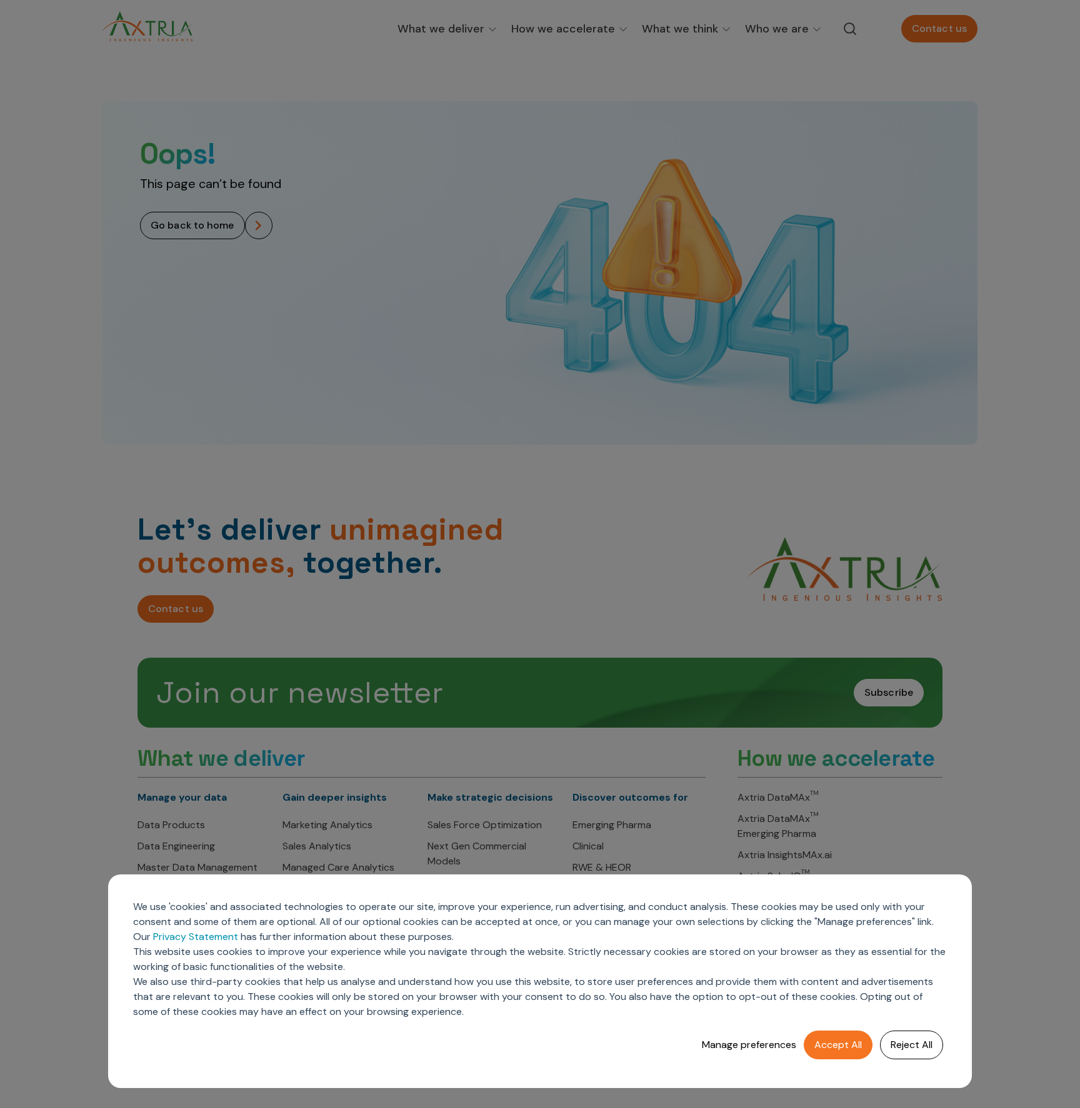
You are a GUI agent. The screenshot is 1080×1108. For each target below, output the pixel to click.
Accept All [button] (838, 1044)
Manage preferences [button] (749, 1044)
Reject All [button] (911, 1044)
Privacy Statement (195, 936)
